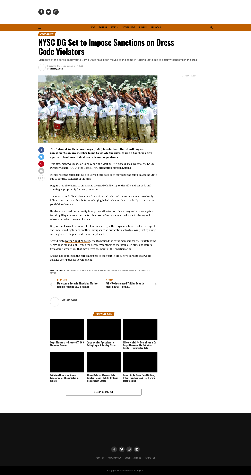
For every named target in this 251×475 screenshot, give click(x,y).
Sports (114, 27)
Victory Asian (56, 69)
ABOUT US (100, 457)
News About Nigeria (77, 241)
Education (156, 27)
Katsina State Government (96, 271)
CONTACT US (150, 457)
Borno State (74, 271)
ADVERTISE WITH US (133, 457)
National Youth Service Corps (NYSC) (131, 271)
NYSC (53, 273)
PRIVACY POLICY (114, 457)
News (92, 27)
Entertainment (128, 27)
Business (143, 27)
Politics (103, 27)
